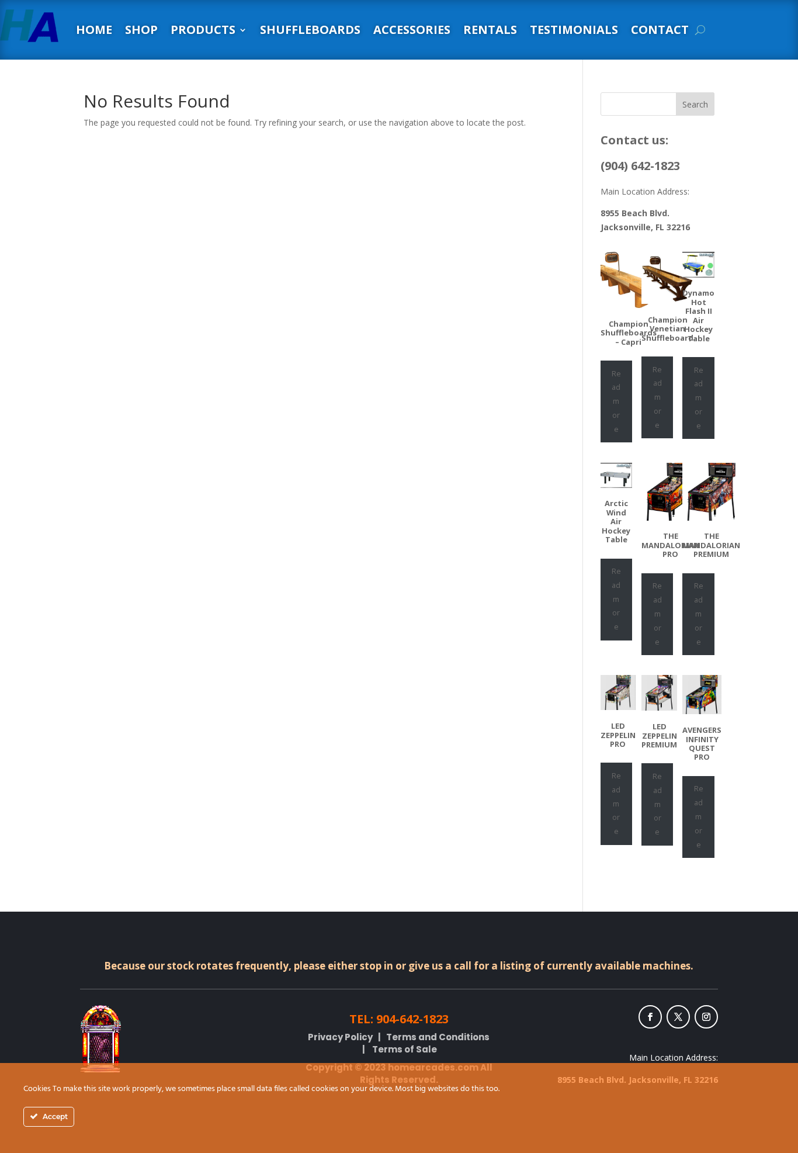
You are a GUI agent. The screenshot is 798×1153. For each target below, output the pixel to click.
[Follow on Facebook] (650, 1017)
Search (695, 104)
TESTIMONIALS (574, 29)
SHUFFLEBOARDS (310, 29)
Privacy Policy (340, 1037)
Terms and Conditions (438, 1037)
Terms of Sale (404, 1049)
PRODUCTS (203, 29)
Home (94, 29)
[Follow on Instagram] (706, 1017)
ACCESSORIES (411, 29)
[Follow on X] (678, 1017)
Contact (660, 29)
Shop (141, 29)
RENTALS (490, 29)
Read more (616, 401)
